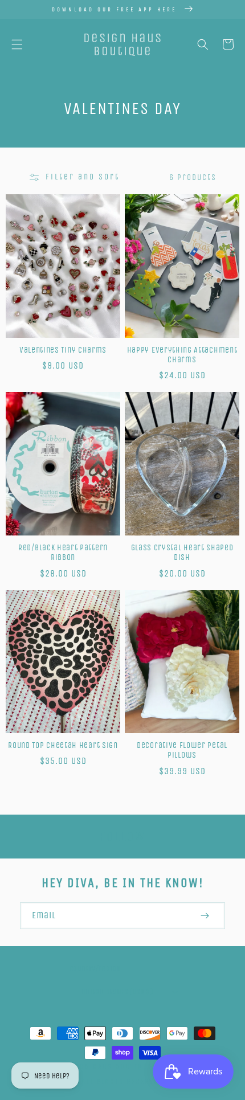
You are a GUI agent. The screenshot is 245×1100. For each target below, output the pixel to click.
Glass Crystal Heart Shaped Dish (182, 552)
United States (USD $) (117, 991)
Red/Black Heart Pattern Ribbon (63, 552)
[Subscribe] (204, 915)
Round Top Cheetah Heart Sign (62, 745)
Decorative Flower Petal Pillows (182, 750)
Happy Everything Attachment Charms (182, 355)
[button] (17, 44)
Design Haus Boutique (107, 1066)
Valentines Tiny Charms (63, 350)
